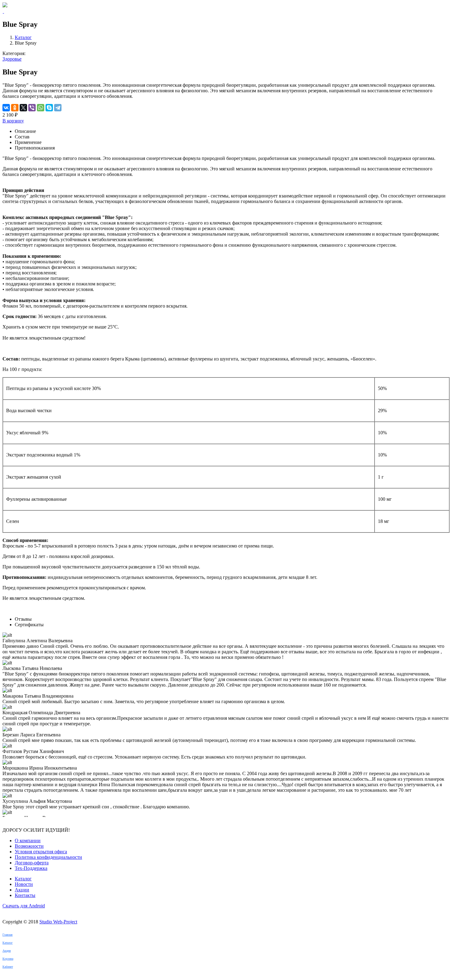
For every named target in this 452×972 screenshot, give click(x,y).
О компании (28, 840)
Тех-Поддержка (31, 868)
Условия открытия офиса (41, 851)
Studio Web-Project (58, 921)
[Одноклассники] (14, 107)
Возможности (29, 846)
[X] (23, 107)
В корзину (13, 120)
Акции (22, 889)
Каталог (23, 37)
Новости (24, 884)
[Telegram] (57, 107)
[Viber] (32, 107)
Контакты (25, 895)
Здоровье (12, 59)
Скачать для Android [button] (23, 905)
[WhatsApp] (40, 107)
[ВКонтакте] (6, 107)
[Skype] (49, 107)
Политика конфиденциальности (48, 857)
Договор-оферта (32, 862)
